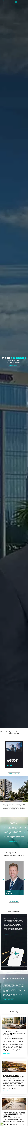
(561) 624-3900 (23, 2)
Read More (6, 1053)
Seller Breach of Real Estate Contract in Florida (13, 1076)
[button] (12, 2)
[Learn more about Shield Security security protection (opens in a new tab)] (2, 1124)
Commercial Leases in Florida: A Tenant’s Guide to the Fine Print (14, 1033)
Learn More (9, 765)
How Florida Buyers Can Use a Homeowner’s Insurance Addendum (14, 1114)
